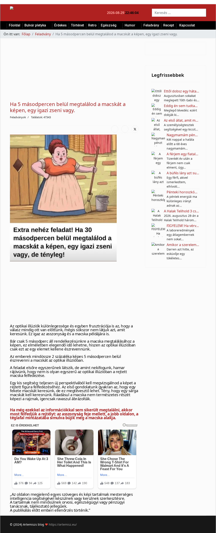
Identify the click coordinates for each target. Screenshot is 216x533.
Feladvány (151, 25)
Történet (77, 25)
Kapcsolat (187, 25)
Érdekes (60, 25)
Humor (130, 25)
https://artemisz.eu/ (63, 524)
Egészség (108, 25)
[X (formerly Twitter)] (135, 129)
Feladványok (18, 117)
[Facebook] (114, 129)
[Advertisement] (74, 71)
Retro (92, 25)
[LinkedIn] (124, 129)
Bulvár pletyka (35, 25)
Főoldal (14, 25)
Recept (168, 25)
